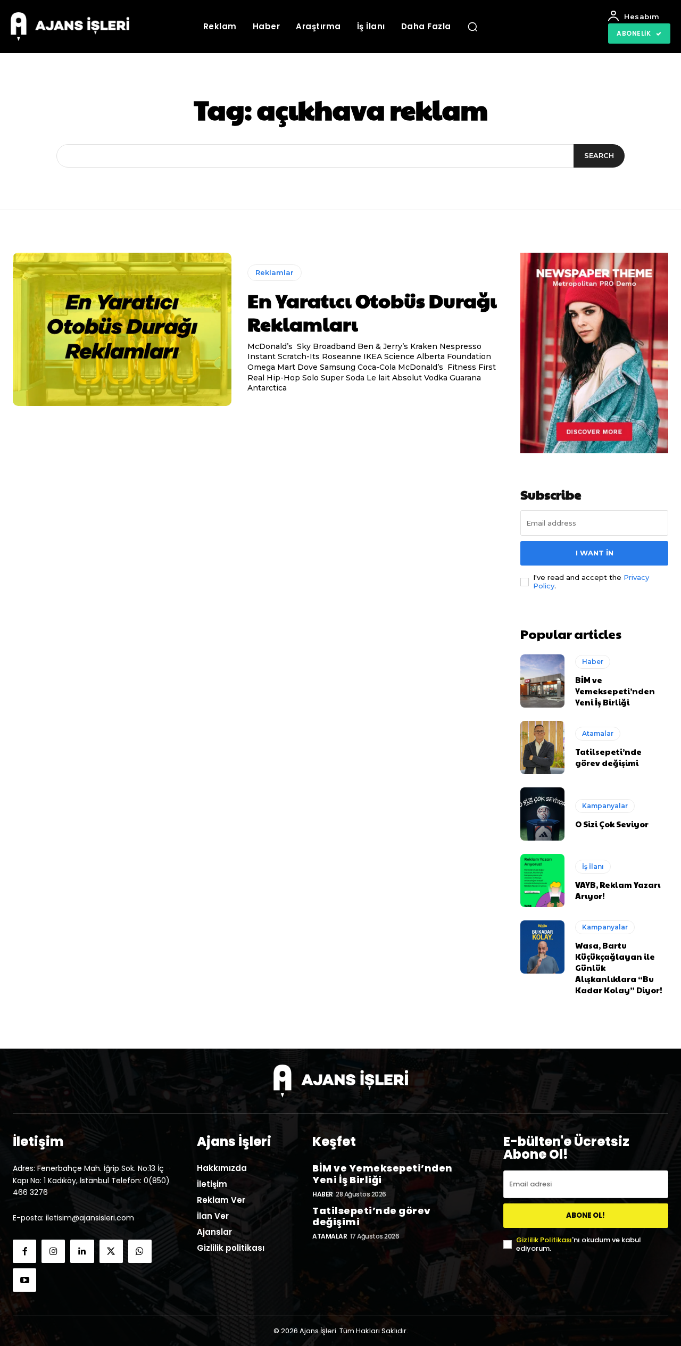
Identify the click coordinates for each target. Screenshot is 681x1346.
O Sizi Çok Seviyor (612, 823)
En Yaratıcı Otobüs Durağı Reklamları (372, 311)
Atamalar (597, 733)
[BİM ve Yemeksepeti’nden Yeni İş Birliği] (542, 681)
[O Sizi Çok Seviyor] (542, 814)
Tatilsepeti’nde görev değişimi (608, 757)
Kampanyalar (605, 806)
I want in (594, 553)
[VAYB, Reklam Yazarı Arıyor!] (542, 880)
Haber (592, 662)
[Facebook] (24, 1251)
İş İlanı (593, 866)
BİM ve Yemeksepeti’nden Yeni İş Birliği (615, 691)
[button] (472, 26)
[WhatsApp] (140, 1251)
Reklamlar (274, 272)
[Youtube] (24, 1280)
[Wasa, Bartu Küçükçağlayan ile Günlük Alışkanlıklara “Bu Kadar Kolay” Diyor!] (542, 947)
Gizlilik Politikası (544, 1240)
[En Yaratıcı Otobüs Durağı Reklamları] (122, 329)
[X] (111, 1251)
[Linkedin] (82, 1251)
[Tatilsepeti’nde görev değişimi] (542, 747)
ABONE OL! (585, 1215)
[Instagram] (53, 1251)
